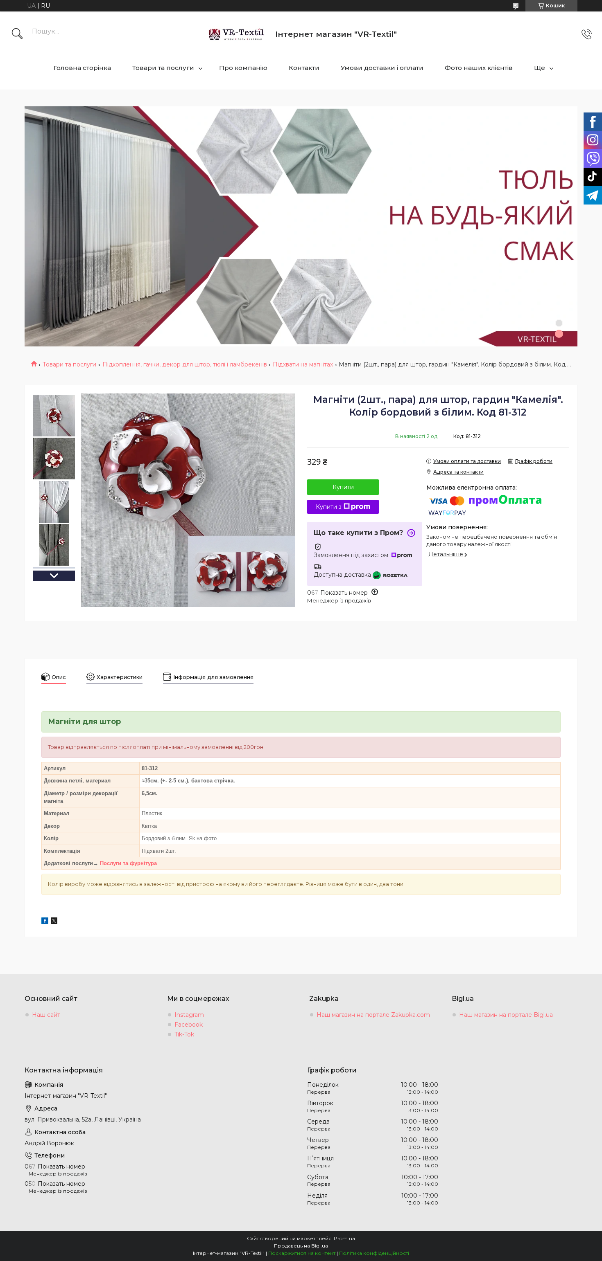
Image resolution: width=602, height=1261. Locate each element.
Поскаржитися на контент (301, 1253)
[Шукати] (17, 34)
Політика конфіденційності (374, 1253)
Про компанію (243, 68)
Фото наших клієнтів (479, 68)
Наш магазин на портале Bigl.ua (506, 1014)
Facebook (188, 1024)
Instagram (189, 1014)
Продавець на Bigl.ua (301, 1246)
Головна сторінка (82, 68)
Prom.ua (344, 1238)
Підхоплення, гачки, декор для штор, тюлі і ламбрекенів (184, 364)
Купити (343, 487)
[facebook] (44, 922)
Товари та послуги (163, 68)
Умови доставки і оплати (382, 68)
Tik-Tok (184, 1034)
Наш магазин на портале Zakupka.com (373, 1014)
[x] (54, 922)
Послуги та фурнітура (128, 863)
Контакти (304, 68)
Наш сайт (46, 1014)
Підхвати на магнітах (303, 364)
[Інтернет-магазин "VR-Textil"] (237, 34)
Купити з (329, 506)
